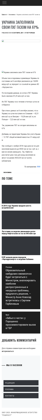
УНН (38, 167)
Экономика (7, 172)
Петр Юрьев (30, 33)
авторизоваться (8, 351)
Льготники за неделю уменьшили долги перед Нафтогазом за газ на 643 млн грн (19, 232)
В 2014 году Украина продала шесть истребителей (16, 207)
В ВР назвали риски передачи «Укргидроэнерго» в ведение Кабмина (17, 258)
